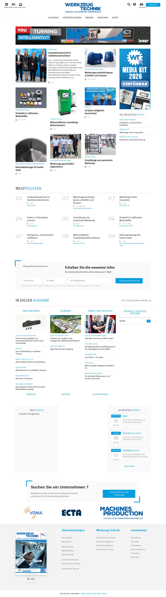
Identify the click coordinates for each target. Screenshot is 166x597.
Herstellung (135, 538)
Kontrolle (135, 542)
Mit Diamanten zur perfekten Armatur (31, 370)
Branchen (31, 394)
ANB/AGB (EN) (68, 555)
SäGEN (122, 321)
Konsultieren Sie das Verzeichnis (119, 493)
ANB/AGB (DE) (68, 551)
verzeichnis (102, 18)
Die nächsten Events (104, 549)
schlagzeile (53, 18)
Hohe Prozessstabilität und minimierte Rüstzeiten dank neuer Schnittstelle (30, 341)
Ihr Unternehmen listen (105, 538)
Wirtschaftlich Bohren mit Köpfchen (30, 362)
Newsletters (64, 542)
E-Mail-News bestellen (129, 281)
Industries (135, 553)
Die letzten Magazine (105, 542)
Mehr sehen (129, 466)
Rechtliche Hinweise (70, 560)
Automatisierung (100, 394)
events (115, 18)
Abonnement (67, 538)
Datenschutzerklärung (71, 564)
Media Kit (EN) (67, 547)
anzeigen (89, 18)
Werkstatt (135, 557)
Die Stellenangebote (104, 546)
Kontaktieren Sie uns (70, 569)
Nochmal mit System (24, 379)
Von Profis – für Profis (94, 357)
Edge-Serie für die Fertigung (61, 349)
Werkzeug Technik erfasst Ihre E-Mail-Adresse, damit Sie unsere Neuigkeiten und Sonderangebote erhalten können (61, 286)
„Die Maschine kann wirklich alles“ (99, 339)
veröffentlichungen (72, 18)
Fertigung (65, 394)
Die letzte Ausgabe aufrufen (135, 301)
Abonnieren (153, 5)
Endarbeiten (136, 546)
